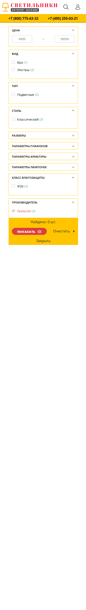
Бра (22, 62)
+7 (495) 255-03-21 (63, 18)
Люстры (25, 70)
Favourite (26, 211)
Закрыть (43, 240)
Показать (26, 232)
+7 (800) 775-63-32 (23, 18)
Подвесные (28, 95)
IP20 (22, 186)
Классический (30, 119)
